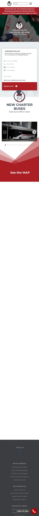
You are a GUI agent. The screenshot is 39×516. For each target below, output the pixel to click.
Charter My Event (19, 480)
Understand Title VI (19, 500)
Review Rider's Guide (19, 496)
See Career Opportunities (19, 493)
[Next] (34, 132)
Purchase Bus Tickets (19, 467)
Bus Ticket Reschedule (19, 470)
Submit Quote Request (19, 474)
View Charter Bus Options (19, 477)
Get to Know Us (19, 490)
